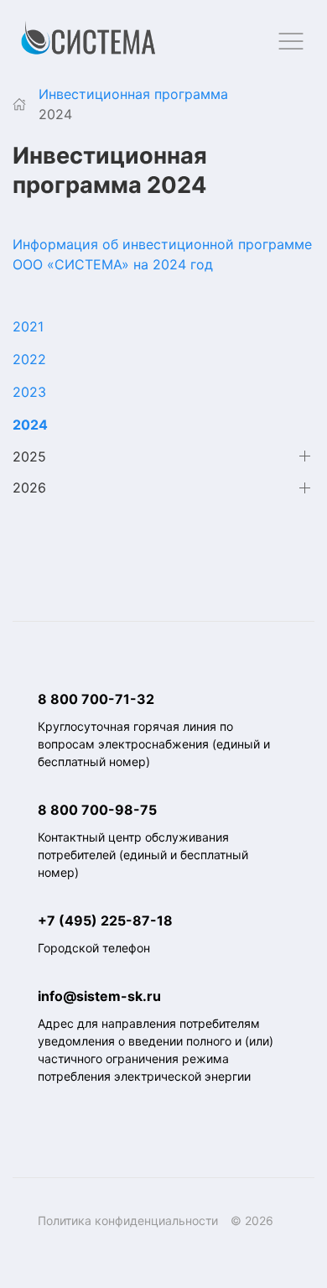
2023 (29, 391)
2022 (29, 359)
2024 (30, 424)
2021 (28, 326)
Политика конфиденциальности (128, 1220)
